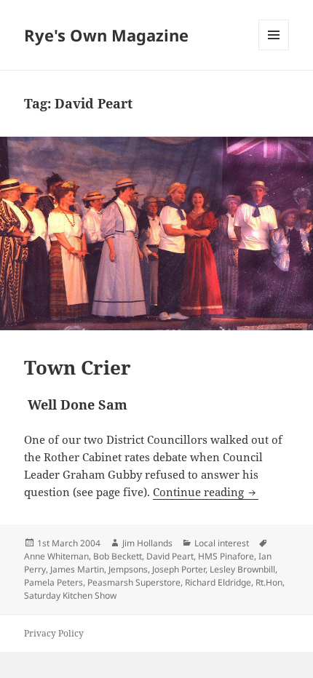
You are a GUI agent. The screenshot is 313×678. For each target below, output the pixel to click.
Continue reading (205, 491)
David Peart (170, 556)
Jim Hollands (147, 543)
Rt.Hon (268, 582)
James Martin (77, 569)
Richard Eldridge (218, 582)
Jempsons (128, 569)
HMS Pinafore (226, 556)
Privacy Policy (54, 633)
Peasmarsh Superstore (134, 582)
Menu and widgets (274, 49)
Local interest (221, 543)
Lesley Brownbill (242, 569)
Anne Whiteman (56, 556)
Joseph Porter (178, 569)
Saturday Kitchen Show (70, 595)
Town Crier (77, 367)
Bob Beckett (117, 556)
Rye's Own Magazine (106, 35)
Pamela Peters (53, 582)
